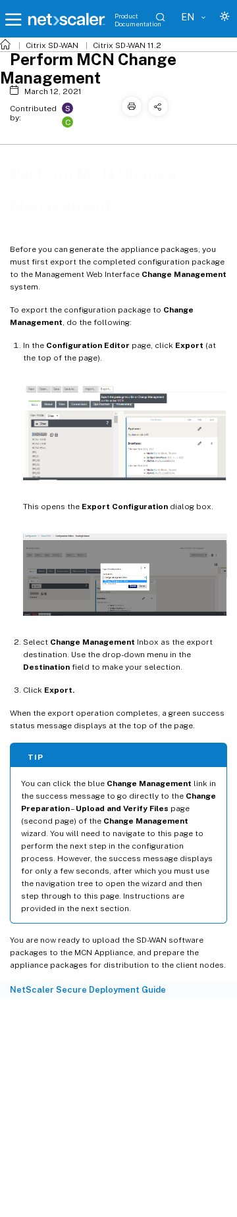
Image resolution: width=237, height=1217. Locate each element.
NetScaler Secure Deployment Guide (88, 990)
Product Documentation (138, 20)
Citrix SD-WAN (52, 45)
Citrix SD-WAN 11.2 (127, 45)
